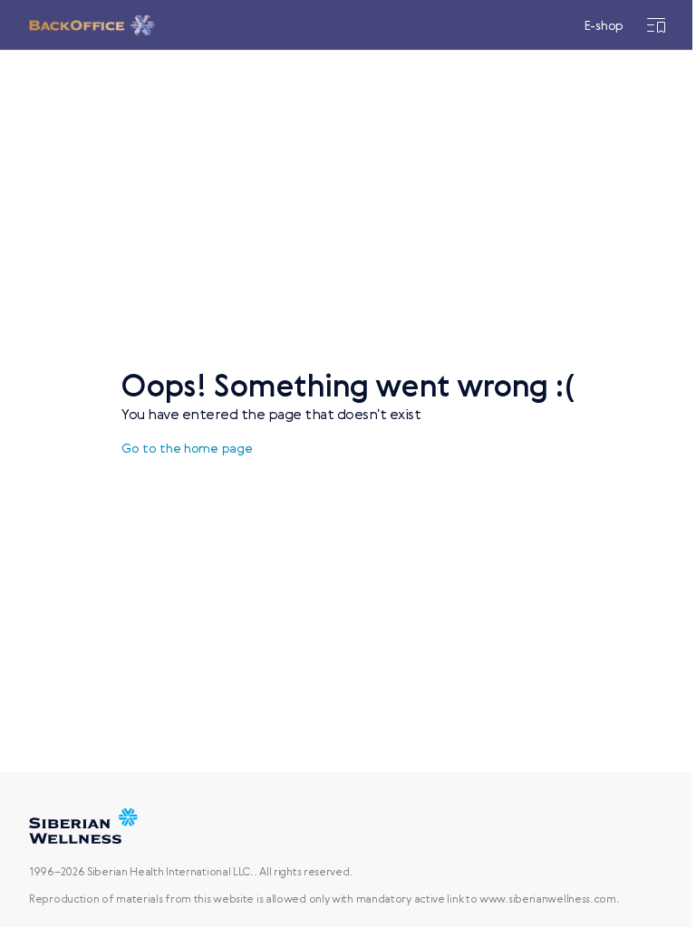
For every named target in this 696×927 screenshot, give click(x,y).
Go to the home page (186, 448)
